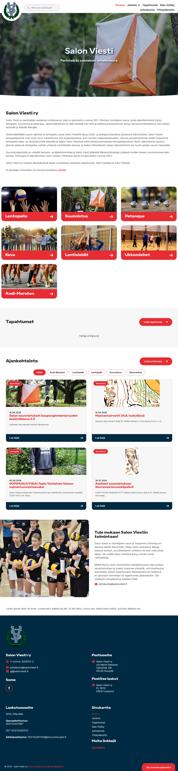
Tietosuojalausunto (38, 766)
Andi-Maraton (57, 372)
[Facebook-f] (9, 688)
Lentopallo (96, 372)
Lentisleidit (78, 372)
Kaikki (39, 372)
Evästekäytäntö (56, 766)
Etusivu (96, 714)
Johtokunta (98, 731)
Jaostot (62, 170)
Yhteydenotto (99, 735)
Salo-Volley (98, 726)
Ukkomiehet (135, 372)
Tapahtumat (98, 722)
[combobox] (42, 7)
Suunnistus (116, 372)
